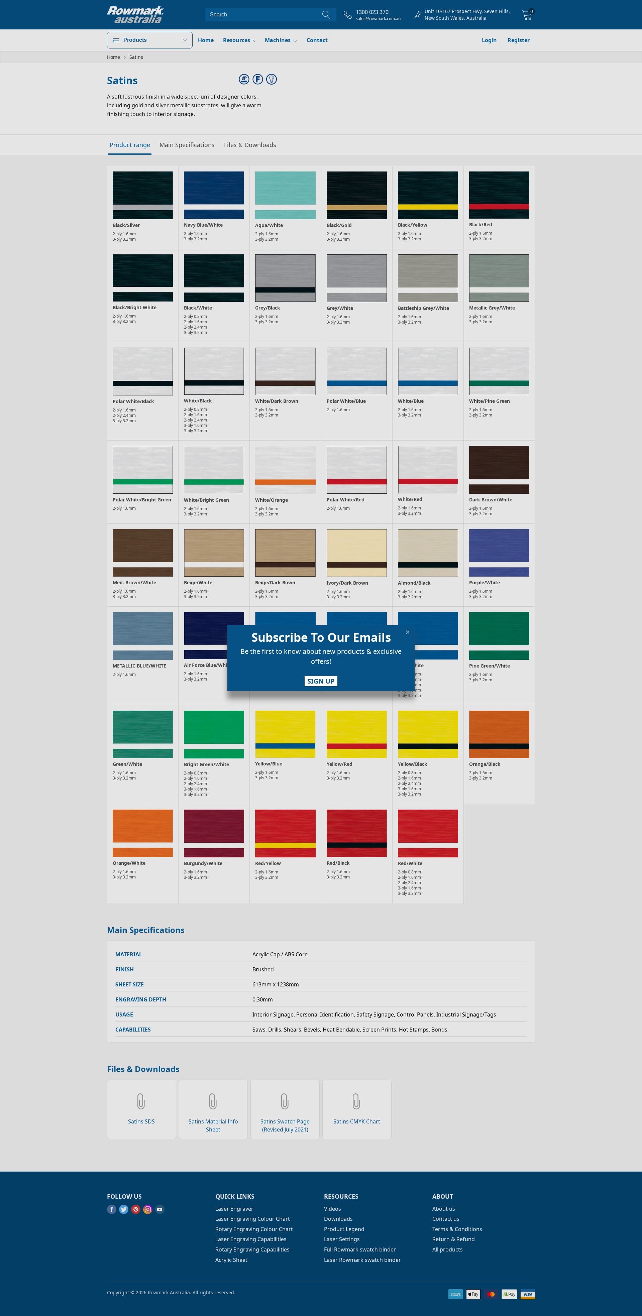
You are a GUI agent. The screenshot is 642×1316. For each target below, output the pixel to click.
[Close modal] (407, 632)
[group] (321, 657)
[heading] (321, 637)
